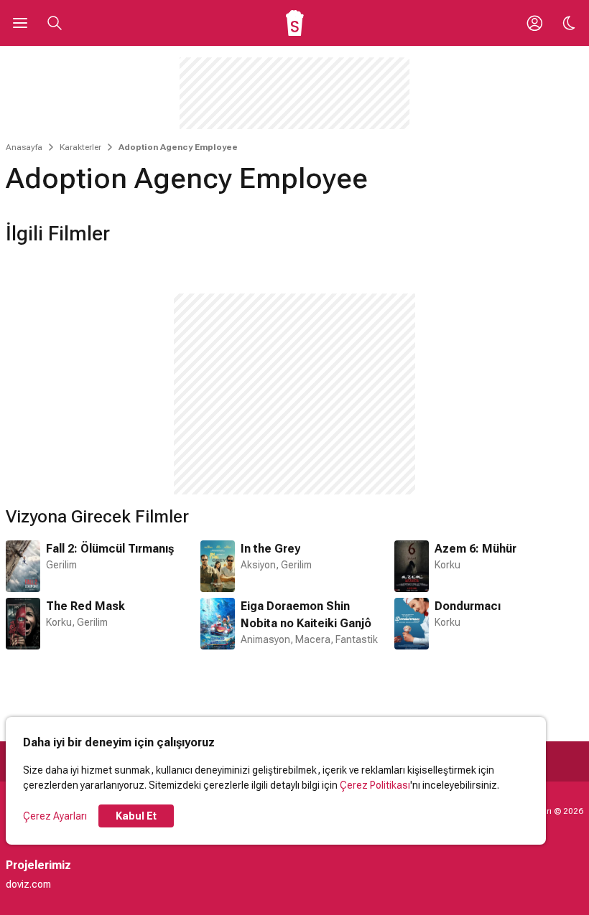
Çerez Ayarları (55, 816)
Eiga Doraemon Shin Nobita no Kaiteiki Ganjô (306, 614)
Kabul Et (136, 816)
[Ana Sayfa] (295, 23)
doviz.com (28, 884)
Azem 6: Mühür (475, 548)
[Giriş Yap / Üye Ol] (534, 23)
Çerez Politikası (375, 785)
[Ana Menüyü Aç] (20, 23)
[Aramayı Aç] (54, 23)
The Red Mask (85, 606)
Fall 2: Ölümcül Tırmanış (110, 548)
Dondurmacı (468, 606)
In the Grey (270, 548)
